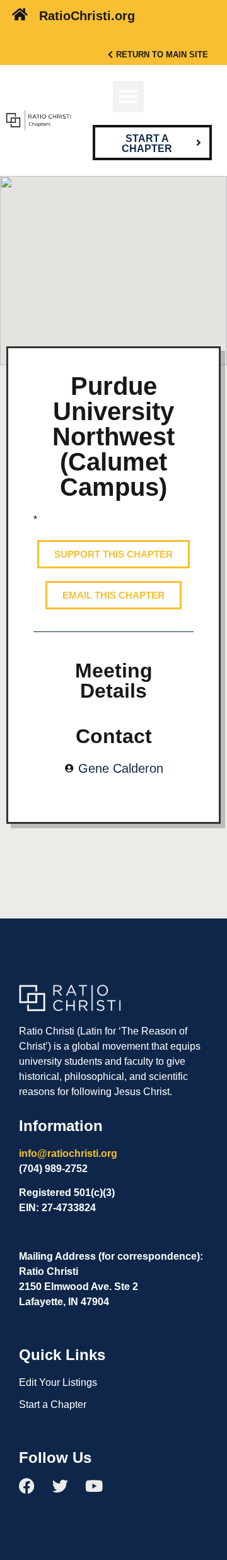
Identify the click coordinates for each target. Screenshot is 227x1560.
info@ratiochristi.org (68, 1153)
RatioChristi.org (87, 16)
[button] (128, 96)
